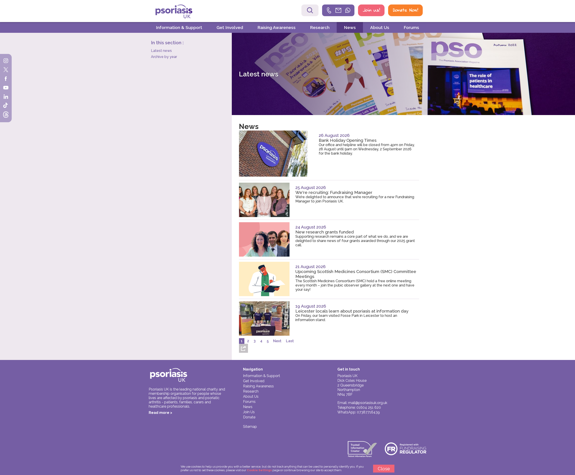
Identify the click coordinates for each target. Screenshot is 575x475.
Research (320, 27)
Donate (249, 417)
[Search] (309, 10)
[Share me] (243, 348)
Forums (411, 27)
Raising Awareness (276, 27)
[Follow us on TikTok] (6, 106)
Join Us (249, 412)
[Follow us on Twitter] (6, 70)
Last (290, 341)
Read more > (160, 413)
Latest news (161, 51)
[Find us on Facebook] (6, 79)
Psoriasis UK (181, 11)
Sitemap (250, 426)
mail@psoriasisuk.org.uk (367, 403)
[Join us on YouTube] (6, 88)
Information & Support (179, 27)
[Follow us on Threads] (6, 115)
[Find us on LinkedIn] (6, 97)
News (350, 27)
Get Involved (230, 27)
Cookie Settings (259, 470)
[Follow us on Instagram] (6, 61)
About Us (379, 27)
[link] (338, 10)
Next (277, 341)
